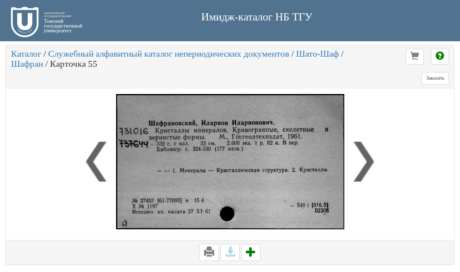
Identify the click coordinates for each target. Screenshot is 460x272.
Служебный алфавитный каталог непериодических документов (168, 53)
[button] (415, 57)
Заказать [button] (435, 78)
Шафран (27, 64)
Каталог (26, 53)
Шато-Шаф (317, 53)
